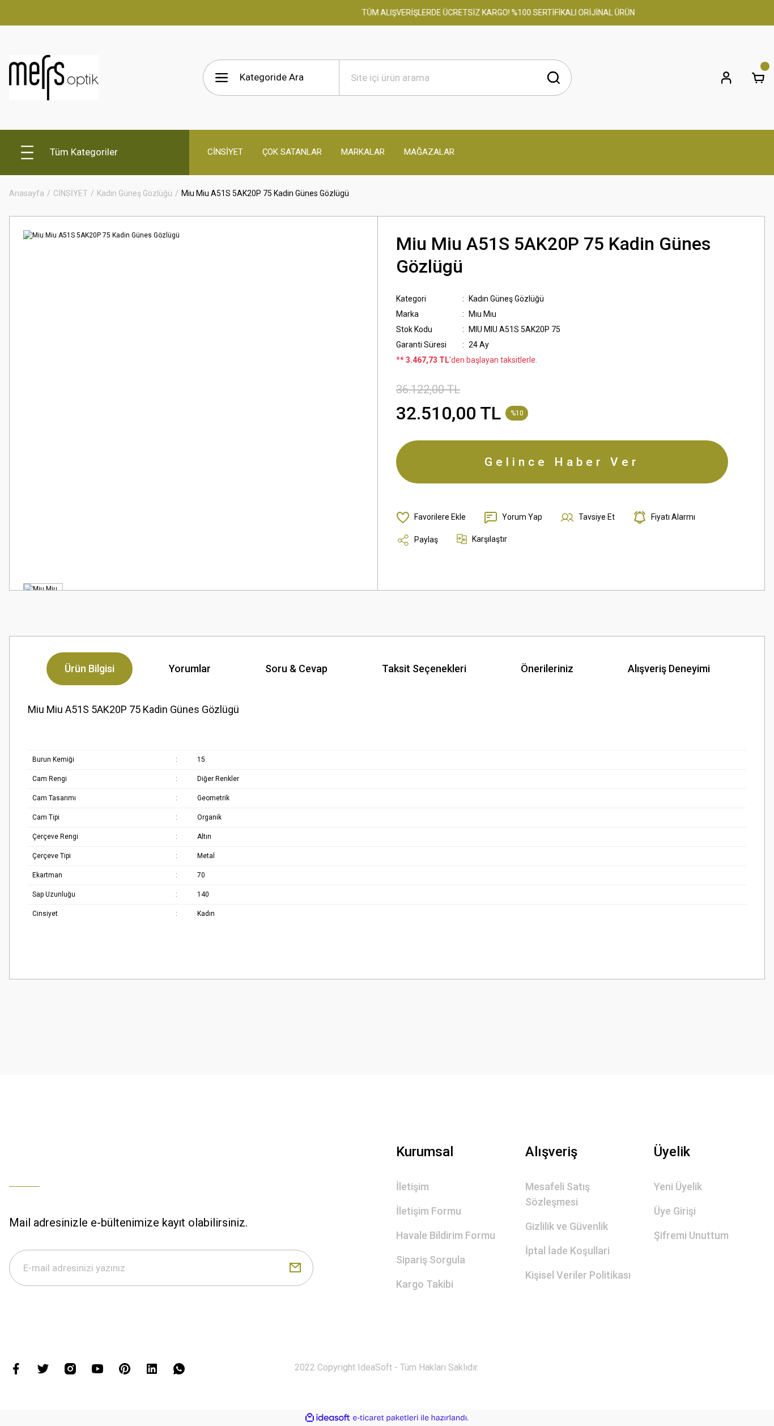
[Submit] (295, 1268)
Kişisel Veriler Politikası (578, 1275)
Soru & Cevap (296, 668)
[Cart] (758, 77)
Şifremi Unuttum (691, 1235)
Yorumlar (190, 668)
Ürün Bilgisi (89, 668)
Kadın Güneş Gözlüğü (506, 298)
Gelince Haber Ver (562, 462)
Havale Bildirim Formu (445, 1235)
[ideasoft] (327, 1417)
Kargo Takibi (424, 1284)
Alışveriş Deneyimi (669, 668)
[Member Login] (726, 77)
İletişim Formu (428, 1211)
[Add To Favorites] (431, 517)
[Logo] (54, 77)
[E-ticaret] (385, 1418)
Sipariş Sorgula (430, 1260)
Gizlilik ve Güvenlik (566, 1226)
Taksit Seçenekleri (424, 668)
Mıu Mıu (482, 314)
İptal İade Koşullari (567, 1251)
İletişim (412, 1186)
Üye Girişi (675, 1211)
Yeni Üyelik (678, 1186)
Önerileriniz (547, 668)
